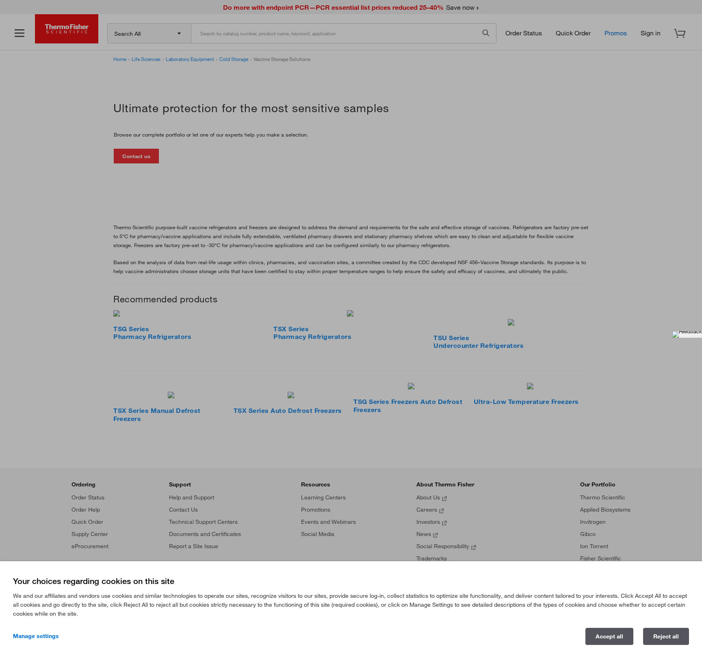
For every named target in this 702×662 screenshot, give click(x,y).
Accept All (609, 636)
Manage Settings (36, 636)
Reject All (666, 636)
